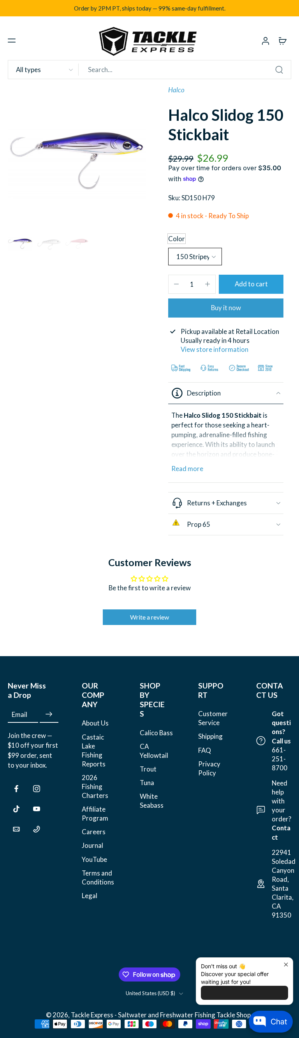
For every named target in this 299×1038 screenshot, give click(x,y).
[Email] (16, 829)
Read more (187, 468)
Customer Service (213, 718)
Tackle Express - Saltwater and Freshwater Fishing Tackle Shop (161, 1015)
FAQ (204, 750)
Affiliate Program (95, 813)
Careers (94, 832)
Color (176, 239)
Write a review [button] (149, 617)
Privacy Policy (209, 768)
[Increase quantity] (207, 284)
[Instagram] (36, 788)
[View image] (20, 243)
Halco (176, 90)
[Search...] (279, 69)
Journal (92, 845)
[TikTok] (16, 808)
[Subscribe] (49, 714)
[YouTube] (36, 808)
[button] (11, 40)
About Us (95, 723)
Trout (148, 769)
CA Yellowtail (154, 750)
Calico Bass (156, 733)
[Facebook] (16, 788)
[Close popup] (285, 964)
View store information (214, 349)
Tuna (147, 782)
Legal (89, 895)
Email (19, 714)
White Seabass (152, 800)
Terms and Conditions (98, 877)
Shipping (210, 737)
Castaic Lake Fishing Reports (94, 750)
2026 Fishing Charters (95, 786)
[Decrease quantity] (176, 284)
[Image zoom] (79, 156)
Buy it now (226, 308)
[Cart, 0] (282, 40)
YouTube (94, 859)
